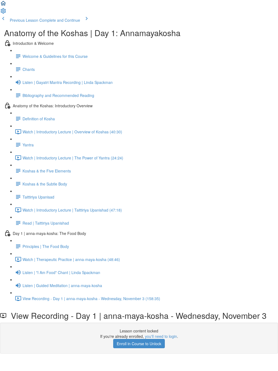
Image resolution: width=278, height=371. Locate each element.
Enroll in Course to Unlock (139, 343)
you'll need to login (161, 336)
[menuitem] (3, 12)
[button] (3, 5)
